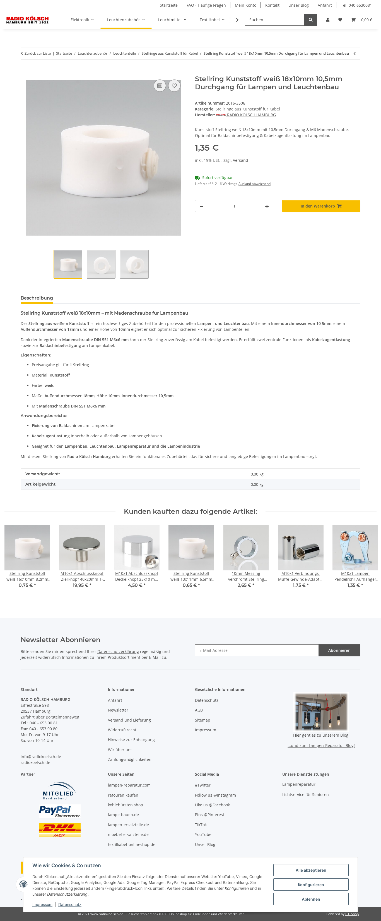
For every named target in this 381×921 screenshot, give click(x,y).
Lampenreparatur (298, 784)
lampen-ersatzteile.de (128, 824)
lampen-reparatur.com (129, 785)
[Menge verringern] (201, 206)
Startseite (169, 5)
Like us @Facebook (212, 804)
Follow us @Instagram (215, 795)
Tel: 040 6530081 (356, 5)
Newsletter (118, 710)
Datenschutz (69, 904)
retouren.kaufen (123, 795)
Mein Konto (245, 5)
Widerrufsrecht (122, 729)
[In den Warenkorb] (25, 72)
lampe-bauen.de (123, 814)
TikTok (201, 824)
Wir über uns (120, 749)
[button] (328, 19)
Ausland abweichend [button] (254, 183)
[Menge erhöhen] (267, 206)
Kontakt (272, 5)
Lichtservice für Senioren (305, 794)
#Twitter (203, 785)
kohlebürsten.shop (125, 804)
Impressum (42, 904)
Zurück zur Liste (38, 53)
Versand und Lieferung (129, 720)
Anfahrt (325, 5)
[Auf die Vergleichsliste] (160, 85)
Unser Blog (298, 5)
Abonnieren (339, 650)
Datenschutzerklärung (118, 651)
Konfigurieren (311, 884)
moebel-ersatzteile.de (128, 834)
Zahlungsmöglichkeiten (129, 759)
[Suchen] (310, 20)
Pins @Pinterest (209, 814)
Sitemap (202, 720)
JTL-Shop (352, 914)
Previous (13, 560)
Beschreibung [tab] (37, 298)
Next (367, 560)
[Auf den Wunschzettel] (174, 85)
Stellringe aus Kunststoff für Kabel (248, 109)
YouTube (203, 834)
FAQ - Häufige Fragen (206, 5)
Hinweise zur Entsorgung (131, 739)
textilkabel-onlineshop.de (131, 844)
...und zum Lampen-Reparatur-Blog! (321, 745)
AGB (199, 710)
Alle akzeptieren (311, 870)
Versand (240, 160)
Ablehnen (311, 899)
